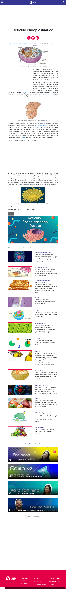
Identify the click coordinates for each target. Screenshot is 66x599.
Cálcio (37, 298)
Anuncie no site (53, 586)
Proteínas (38, 399)
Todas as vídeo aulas (33, 516)
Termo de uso (37, 581)
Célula (37, 310)
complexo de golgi (49, 94)
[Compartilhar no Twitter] (33, 38)
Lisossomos (39, 370)
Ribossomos (39, 412)
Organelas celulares (41, 385)
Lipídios (37, 351)
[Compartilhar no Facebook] (29, 38)
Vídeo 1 (11, 214)
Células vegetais (40, 323)
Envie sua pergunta (54, 581)
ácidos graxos (42, 125)
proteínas (25, 92)
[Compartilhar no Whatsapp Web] (37, 38)
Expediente (23, 586)
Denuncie (51, 584)
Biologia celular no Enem (43, 252)
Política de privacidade (40, 584)
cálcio (24, 137)
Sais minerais (39, 427)
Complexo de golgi (41, 267)
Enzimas (37, 338)
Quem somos (23, 583)
